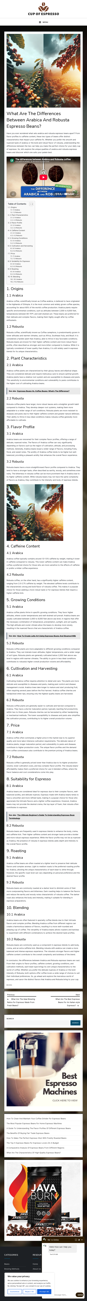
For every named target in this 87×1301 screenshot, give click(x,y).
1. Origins (13, 207)
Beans (9, 985)
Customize (14, 1292)
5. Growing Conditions (19, 238)
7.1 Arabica (16, 256)
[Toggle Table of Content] (30, 204)
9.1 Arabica (17, 271)
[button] (43, 22)
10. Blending (15, 277)
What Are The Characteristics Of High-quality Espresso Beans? (34, 1153)
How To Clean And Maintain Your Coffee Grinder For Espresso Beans (36, 1118)
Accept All (44, 1292)
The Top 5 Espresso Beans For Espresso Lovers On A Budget (33, 1143)
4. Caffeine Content (17, 230)
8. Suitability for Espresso (20, 261)
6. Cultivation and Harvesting (21, 246)
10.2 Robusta (18, 282)
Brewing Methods (11, 1269)
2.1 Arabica (17, 217)
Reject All (29, 1292)
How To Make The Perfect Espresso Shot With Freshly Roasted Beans (36, 1138)
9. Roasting (14, 269)
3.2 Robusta (17, 228)
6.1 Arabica (17, 248)
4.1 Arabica (17, 233)
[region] (29, 1284)
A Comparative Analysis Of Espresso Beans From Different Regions (35, 1148)
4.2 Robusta (18, 235)
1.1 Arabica (16, 210)
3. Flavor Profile (16, 223)
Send (80, 1295)
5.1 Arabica (17, 241)
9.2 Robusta (17, 274)
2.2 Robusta (17, 220)
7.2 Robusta (17, 258)
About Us (37, 1269)
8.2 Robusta (17, 266)
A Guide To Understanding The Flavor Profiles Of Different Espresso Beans (39, 1128)
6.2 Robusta (17, 251)
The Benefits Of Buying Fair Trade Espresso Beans (28, 1133)
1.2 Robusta (17, 212)
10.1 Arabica (18, 279)
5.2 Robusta (17, 243)
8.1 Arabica (17, 264)
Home (35, 1264)
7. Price (12, 253)
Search (10, 1019)
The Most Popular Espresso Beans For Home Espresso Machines (34, 1123)
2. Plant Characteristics (19, 215)
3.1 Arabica (17, 225)
